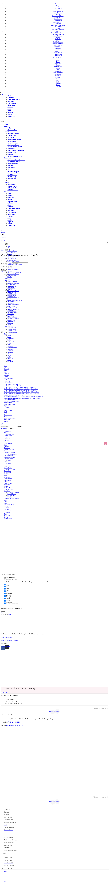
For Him (6, 474)
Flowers (7, 132)
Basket (9, 460)
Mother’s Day (8, 402)
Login (2, 269)
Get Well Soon (12, 175)
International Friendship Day (12, 401)
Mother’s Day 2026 (9, 404)
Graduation (11, 149)
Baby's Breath (8, 435)
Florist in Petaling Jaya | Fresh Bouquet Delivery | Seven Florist (21, 389)
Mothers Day (11, 177)
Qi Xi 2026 (7, 413)
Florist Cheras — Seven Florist (12, 386)
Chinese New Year (9, 449)
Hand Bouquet (12, 135)
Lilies (9, 96)
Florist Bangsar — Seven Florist (12, 384)
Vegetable (10, 112)
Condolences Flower (14, 147)
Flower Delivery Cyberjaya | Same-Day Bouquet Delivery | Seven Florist (23, 396)
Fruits (9, 111)
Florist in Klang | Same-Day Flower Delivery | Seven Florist (20, 387)
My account (7, 405)
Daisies (10, 203)
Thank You (7, 419)
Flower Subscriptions (14, 156)
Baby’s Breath (12, 201)
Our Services (7, 409)
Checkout (6, 373)
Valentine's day (8, 515)
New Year (6, 407)
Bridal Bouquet (12, 143)
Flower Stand (7, 472)
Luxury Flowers (8, 483)
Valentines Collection (14, 162)
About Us (6, 369)
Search (19, 426)
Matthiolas (11, 105)
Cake (6, 126)
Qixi (5, 500)
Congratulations (13, 145)
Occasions (7, 158)
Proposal (10, 137)
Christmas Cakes (12, 454)
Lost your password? (6, 271)
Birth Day (6, 440)
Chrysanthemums (13, 99)
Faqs (5, 379)
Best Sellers (7, 438)
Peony (9, 194)
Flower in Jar (11, 141)
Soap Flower (11, 152)
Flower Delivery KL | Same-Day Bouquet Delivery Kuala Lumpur (22, 398)
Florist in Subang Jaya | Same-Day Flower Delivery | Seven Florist (22, 393)
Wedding (10, 165)
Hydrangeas (11, 103)
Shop (5, 416)
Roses (9, 195)
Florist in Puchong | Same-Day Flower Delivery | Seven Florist (21, 390)
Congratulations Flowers (16, 160)
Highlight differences (11, 579)
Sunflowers (11, 197)
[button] (54, 121)
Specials (10, 154)
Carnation (6, 446)
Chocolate (11, 116)
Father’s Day (7, 381)
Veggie (6, 517)
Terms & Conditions (9, 418)
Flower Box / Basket (14, 139)
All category (7, 431)
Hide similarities (10, 577)
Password (4, 266)
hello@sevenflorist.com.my (9, 640)
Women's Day (8, 518)
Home (6, 124)
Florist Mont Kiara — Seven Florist (13, 395)
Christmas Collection (9, 452)
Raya (5, 501)
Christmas (6, 375)
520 (8, 180)
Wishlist (6, 421)
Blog (5, 370)
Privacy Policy (8, 410)
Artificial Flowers (13, 134)
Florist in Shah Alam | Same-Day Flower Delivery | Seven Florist (21, 392)
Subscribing (7, 511)
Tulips (9, 199)
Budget (6, 182)
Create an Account (10, 260)
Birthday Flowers (13, 171)
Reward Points (8, 415)
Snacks (10, 114)
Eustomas (10, 101)
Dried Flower (7, 463)
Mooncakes (7, 486)
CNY (8, 169)
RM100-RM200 (12, 186)
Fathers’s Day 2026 (9, 382)
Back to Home (5, 259)
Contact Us (7, 376)
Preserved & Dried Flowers (16, 150)
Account (6, 876)
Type (5, 192)
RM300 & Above (12, 190)
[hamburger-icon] (107, 242)
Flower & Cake (12, 130)
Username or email (6, 263)
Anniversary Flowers (14, 173)
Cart (5, 372)
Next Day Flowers (9, 489)
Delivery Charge (8, 378)
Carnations (11, 97)
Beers (9, 109)
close (10, 614)
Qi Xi (5, 412)
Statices (10, 107)
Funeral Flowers (12, 164)
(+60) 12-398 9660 (6, 637)
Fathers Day (11, 179)
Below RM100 (11, 184)
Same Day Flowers (9, 504)
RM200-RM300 (12, 188)
